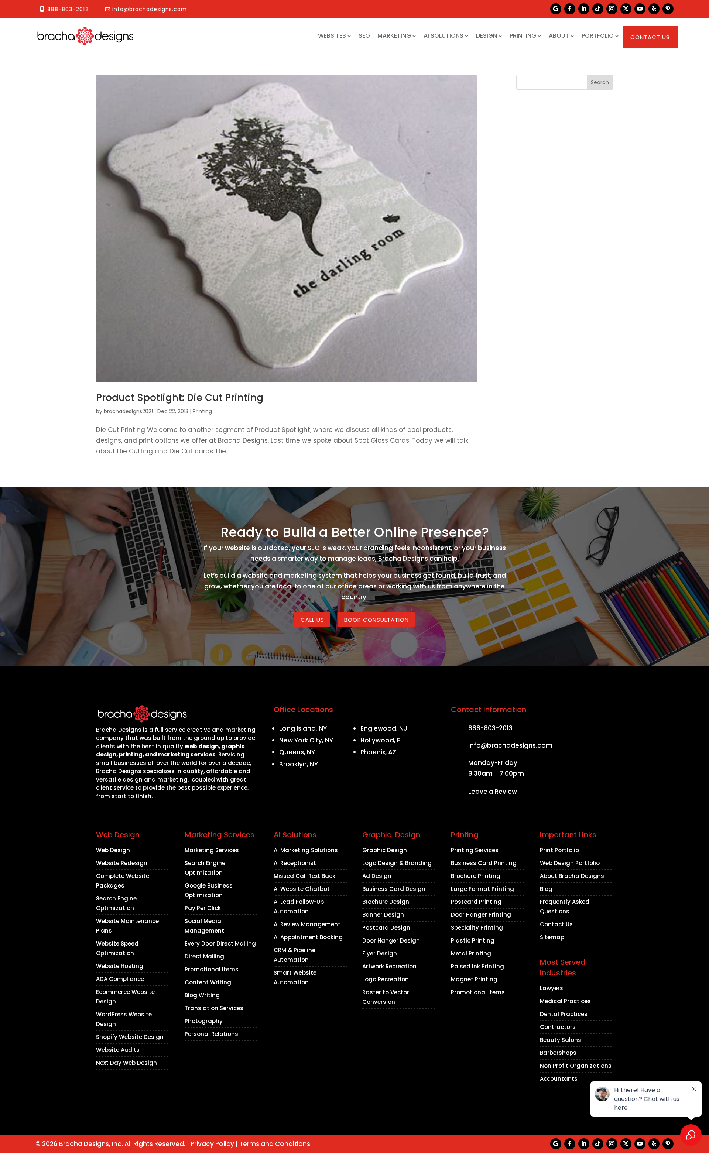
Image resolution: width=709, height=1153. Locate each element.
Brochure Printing (475, 876)
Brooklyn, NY (298, 764)
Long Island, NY (303, 728)
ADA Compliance (120, 979)
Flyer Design (379, 953)
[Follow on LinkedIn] (583, 8)
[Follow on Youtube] (639, 8)
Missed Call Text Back (304, 876)
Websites (332, 35)
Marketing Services (212, 850)
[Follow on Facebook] (569, 8)
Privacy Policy (212, 1143)
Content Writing (208, 982)
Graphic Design (384, 850)
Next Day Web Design (126, 1063)
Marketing (394, 35)
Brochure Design (385, 902)
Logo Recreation (385, 979)
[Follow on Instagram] (611, 8)
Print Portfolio (559, 850)
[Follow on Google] (555, 8)
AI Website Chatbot (302, 889)
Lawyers (551, 988)
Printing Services (475, 850)
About (559, 35)
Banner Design (383, 915)
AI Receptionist (295, 863)
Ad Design (376, 876)
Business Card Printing (484, 863)
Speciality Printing (477, 927)
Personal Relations (211, 1034)
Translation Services (214, 1008)
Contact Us (650, 37)
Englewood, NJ (383, 728)
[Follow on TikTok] (597, 8)
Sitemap (552, 937)
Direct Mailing (204, 956)
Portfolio (598, 35)
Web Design (113, 850)
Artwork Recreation (389, 966)
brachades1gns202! (128, 411)
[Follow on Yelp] (654, 8)
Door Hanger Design (391, 940)
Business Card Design (393, 889)
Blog (546, 889)
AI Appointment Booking (308, 937)
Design (486, 35)
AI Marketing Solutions (306, 850)
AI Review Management (307, 924)
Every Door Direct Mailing (220, 943)
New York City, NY (306, 740)
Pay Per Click (203, 908)
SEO (364, 35)
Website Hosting (119, 966)
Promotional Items (212, 969)
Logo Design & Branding (397, 863)
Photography (204, 1021)
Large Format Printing (482, 889)
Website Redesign (121, 863)
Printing (523, 35)
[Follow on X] (625, 8)
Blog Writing (202, 995)
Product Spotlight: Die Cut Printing (179, 397)
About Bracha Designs (572, 876)
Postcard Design (386, 927)
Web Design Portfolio (570, 863)
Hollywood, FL (381, 740)
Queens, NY (297, 752)
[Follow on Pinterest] (668, 8)
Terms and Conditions (274, 1143)
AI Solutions (443, 35)
